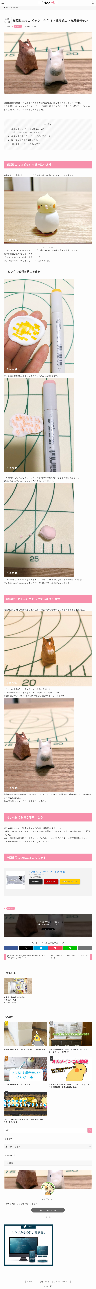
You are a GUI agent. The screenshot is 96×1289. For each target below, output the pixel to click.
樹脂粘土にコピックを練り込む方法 (27, 129)
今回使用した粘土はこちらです (25, 144)
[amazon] (49, 1217)
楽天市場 (51, 881)
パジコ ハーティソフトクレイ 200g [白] (47, 871)
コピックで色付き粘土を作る (27, 132)
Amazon (36, 881)
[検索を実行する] (89, 1130)
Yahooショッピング (69, 881)
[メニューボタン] (3, 3)
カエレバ (41, 874)
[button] (11, 948)
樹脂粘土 (18, 26)
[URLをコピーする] (85, 948)
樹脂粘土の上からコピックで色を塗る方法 (30, 136)
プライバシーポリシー (60, 1282)
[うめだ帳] (47, 3)
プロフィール (32, 1282)
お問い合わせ (44, 1282)
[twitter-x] (46, 1217)
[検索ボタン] (93, 3)
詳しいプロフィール (48, 1210)
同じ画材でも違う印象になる (24, 140)
